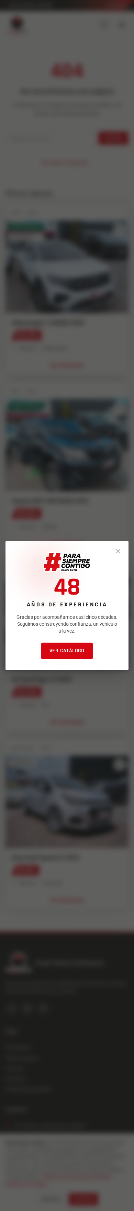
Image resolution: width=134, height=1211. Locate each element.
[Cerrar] (118, 551)
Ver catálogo (67, 650)
